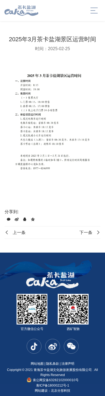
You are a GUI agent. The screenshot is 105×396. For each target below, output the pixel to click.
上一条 (19, 232)
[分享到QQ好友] (25, 219)
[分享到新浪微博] (17, 219)
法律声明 (67, 364)
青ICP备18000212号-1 (52, 385)
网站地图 (37, 364)
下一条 (85, 232)
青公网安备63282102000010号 (56, 380)
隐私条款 (52, 364)
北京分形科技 (60, 390)
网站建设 (41, 390)
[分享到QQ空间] (33, 219)
